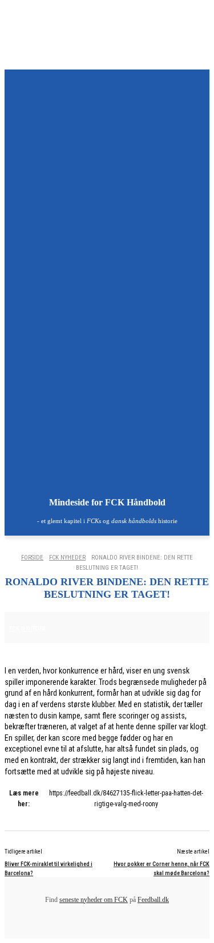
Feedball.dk (153, 900)
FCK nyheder (67, 557)
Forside (32, 557)
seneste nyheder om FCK (93, 900)
